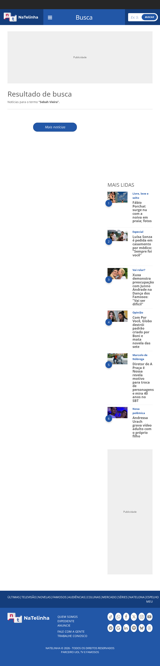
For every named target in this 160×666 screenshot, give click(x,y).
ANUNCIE (64, 625)
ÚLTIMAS (14, 597)
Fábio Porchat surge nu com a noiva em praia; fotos (142, 211)
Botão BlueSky (142, 631)
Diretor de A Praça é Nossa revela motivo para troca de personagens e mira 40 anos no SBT (143, 382)
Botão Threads (149, 631)
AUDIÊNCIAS (76, 597)
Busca (84, 17)
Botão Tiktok (111, 620)
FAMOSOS (59, 597)
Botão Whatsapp (118, 620)
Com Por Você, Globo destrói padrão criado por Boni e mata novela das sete (142, 332)
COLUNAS (93, 597)
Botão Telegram (111, 631)
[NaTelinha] (21, 17)
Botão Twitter (134, 620)
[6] (118, 412)
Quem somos (68, 617)
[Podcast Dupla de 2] (134, 628)
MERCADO (109, 597)
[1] (118, 197)
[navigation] (50, 17)
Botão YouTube (149, 620)
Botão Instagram (142, 620)
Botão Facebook (126, 620)
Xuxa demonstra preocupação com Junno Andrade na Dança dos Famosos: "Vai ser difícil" (143, 290)
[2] (118, 235)
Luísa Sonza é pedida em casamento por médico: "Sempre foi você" (142, 245)
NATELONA (137, 597)
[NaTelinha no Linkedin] (126, 628)
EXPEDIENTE (66, 621)
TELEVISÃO (28, 597)
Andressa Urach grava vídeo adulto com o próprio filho (142, 426)
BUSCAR (149, 17)
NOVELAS (44, 597)
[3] (118, 273)
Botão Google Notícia (118, 631)
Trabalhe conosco (72, 636)
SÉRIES (123, 597)
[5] (118, 358)
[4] (118, 316)
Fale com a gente (71, 631)
